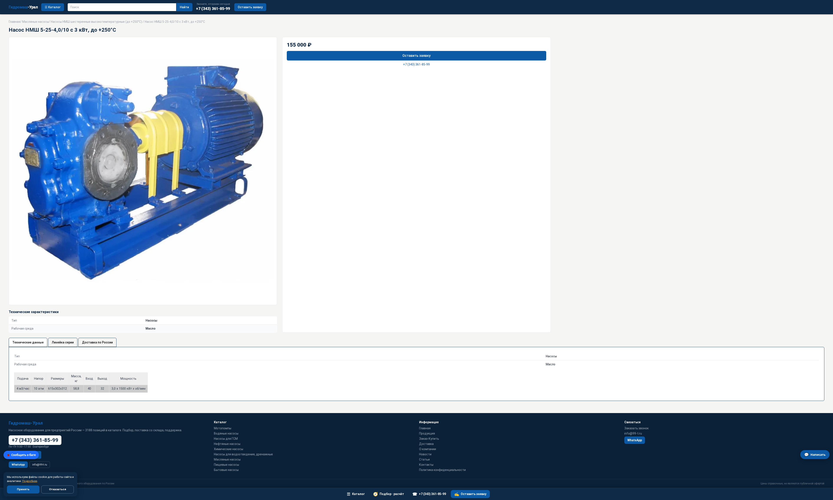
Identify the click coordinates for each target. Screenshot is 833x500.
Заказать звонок (636, 428)
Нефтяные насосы (227, 444)
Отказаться (57, 489)
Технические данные (28, 342)
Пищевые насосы (226, 464)
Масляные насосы (35, 21)
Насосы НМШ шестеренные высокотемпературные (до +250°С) (96, 21)
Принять (23, 489)
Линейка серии (63, 342)
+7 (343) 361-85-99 (416, 64)
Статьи (424, 459)
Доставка (426, 444)
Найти (184, 7)
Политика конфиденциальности (442, 470)
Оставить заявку (250, 7)
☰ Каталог (53, 7)
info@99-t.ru (39, 464)
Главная (14, 21)
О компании (427, 449)
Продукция (427, 433)
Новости (425, 454)
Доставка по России (97, 342)
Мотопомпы (222, 428)
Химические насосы (228, 449)
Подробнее (29, 481)
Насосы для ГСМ (226, 438)
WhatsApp (18, 464)
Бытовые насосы (226, 470)
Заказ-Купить (429, 438)
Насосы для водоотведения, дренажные (243, 454)
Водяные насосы (226, 433)
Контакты (426, 464)
